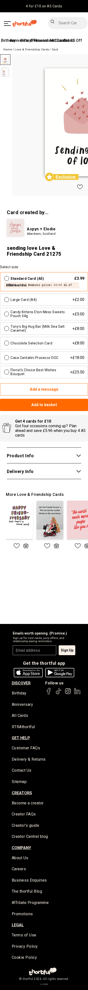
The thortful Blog (27, 891)
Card (55, 49)
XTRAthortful (23, 726)
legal (18, 925)
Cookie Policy (24, 957)
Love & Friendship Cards (32, 49)
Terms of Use (24, 935)
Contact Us (22, 770)
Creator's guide (25, 825)
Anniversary (22, 704)
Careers (19, 869)
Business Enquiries (29, 880)
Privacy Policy (25, 946)
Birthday (8, 40)
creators (22, 793)
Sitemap (19, 781)
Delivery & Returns (29, 759)
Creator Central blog (30, 836)
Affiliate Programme (30, 902)
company (21, 847)
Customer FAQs (26, 748)
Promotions (22, 914)
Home (7, 49)
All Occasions (61, 40)
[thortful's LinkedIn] (77, 693)
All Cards (20, 715)
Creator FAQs (24, 814)
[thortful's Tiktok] (58, 693)
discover (21, 683)
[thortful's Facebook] (49, 693)
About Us (20, 858)
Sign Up (67, 650)
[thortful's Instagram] (68, 693)
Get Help (21, 738)
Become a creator (28, 803)
